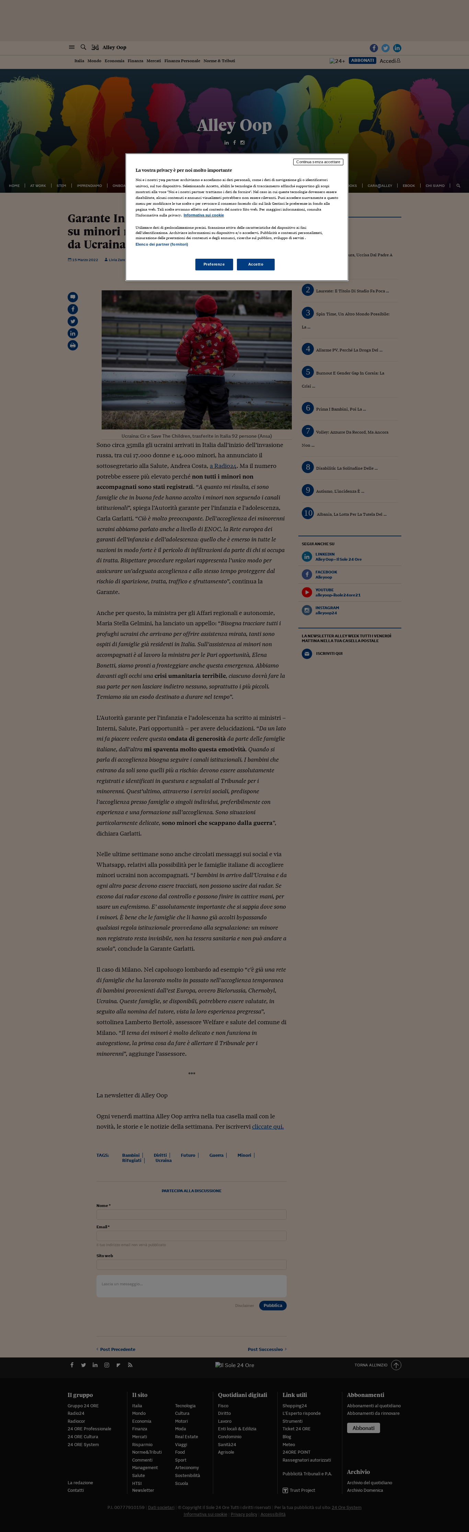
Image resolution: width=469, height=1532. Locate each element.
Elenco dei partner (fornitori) (162, 244)
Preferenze (214, 264)
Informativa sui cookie (204, 215)
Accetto (256, 264)
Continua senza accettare (318, 162)
